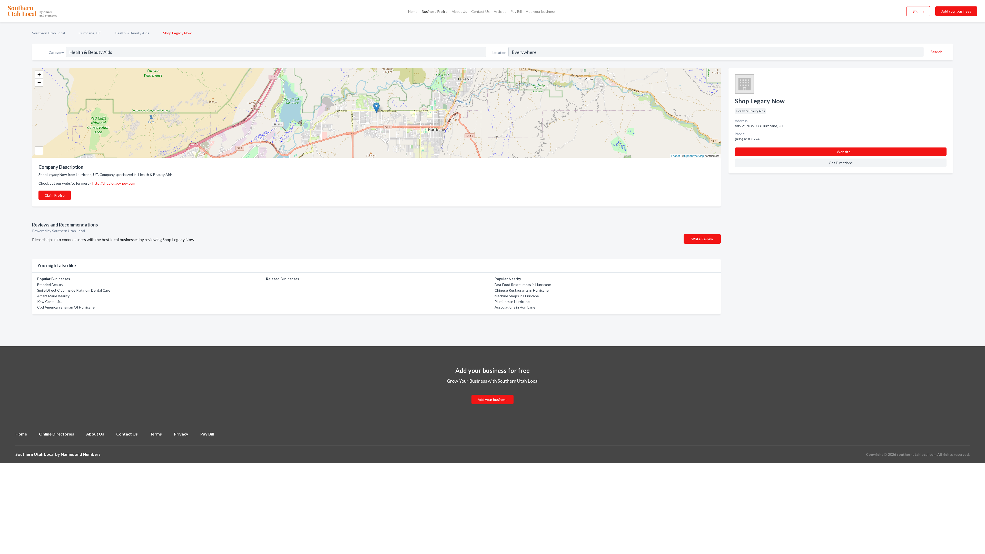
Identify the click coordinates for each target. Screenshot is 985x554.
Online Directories (56, 433)
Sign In (918, 11)
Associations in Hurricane (515, 307)
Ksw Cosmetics (49, 301)
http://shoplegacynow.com (113, 183)
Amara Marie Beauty (53, 296)
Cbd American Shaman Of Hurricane (66, 307)
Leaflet (675, 156)
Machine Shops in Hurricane (517, 296)
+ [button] (39, 75)
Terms (156, 433)
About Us (459, 11)
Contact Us (480, 11)
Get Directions (841, 163)
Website (844, 152)
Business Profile (435, 11)
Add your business (541, 11)
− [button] (39, 82)
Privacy (181, 433)
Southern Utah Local (48, 33)
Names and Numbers (81, 454)
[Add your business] (492, 393)
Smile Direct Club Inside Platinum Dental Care (73, 290)
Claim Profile (55, 195)
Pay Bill (516, 11)
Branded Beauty (50, 284)
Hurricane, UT (90, 33)
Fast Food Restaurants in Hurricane (523, 284)
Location (499, 52)
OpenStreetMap (694, 156)
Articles (500, 11)
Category (56, 52)
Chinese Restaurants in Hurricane (522, 290)
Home (413, 11)
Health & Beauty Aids (132, 33)
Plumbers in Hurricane (512, 301)
